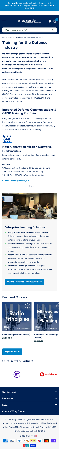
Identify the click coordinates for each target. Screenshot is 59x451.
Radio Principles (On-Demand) (16, 334)
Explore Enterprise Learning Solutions (24, 282)
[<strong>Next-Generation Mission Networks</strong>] (29, 139)
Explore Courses (12, 351)
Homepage (7, 37)
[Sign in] (49, 21)
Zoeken (53, 29)
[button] (25, 186)
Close (56, 5)
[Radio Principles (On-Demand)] (17, 316)
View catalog (4, 21)
